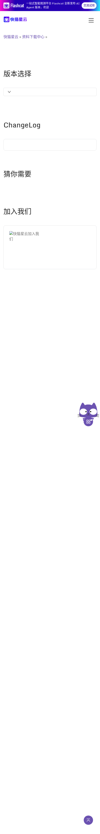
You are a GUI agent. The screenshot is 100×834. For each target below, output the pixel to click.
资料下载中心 (33, 37)
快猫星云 (10, 37)
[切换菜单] (91, 20)
